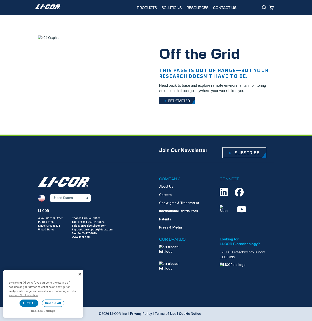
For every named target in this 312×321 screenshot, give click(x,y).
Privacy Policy (141, 314)
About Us (166, 187)
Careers (165, 195)
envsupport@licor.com (98, 229)
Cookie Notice (190, 314)
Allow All (28, 303)
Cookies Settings (43, 310)
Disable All (53, 303)
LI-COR (43, 211)
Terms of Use (165, 314)
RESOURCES (197, 7)
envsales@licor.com (93, 225)
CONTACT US (225, 7)
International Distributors (178, 211)
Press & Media (170, 227)
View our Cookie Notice (23, 295)
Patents (165, 219)
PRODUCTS (147, 7)
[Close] (79, 274)
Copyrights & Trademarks (179, 203)
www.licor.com (81, 237)
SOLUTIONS (172, 7)
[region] (43, 294)
